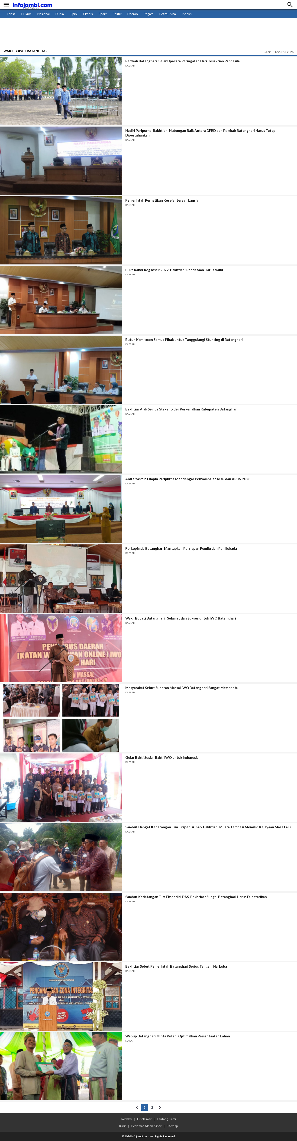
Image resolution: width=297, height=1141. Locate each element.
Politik (117, 14)
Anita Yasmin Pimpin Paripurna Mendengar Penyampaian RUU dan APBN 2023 (187, 479)
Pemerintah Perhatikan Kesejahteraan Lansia (161, 200)
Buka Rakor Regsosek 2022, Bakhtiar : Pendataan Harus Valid (174, 270)
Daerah (132, 14)
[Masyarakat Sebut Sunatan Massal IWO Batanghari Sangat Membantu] (61, 718)
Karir (122, 1126)
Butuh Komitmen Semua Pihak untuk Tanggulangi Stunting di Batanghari (184, 339)
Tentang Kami (166, 1119)
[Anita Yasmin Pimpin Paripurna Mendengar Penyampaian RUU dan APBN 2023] (61, 509)
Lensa (11, 14)
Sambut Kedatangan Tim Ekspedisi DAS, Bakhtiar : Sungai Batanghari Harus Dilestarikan (196, 897)
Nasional (43, 14)
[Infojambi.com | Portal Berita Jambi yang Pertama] (32, 5)
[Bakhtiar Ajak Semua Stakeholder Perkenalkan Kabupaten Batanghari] (61, 439)
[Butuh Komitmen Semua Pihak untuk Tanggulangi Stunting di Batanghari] (61, 370)
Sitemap (172, 1126)
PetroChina (167, 14)
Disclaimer (144, 1119)
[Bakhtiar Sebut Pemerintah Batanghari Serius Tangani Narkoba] (61, 996)
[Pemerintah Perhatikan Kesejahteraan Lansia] (61, 230)
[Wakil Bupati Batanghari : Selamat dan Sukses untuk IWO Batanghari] (61, 648)
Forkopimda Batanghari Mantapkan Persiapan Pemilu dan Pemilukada (181, 548)
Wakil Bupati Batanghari (25, 51)
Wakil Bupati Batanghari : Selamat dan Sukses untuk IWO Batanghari (180, 618)
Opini (73, 14)
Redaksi (126, 1119)
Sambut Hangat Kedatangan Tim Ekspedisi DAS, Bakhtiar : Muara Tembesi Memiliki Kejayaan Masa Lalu (208, 827)
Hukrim (26, 14)
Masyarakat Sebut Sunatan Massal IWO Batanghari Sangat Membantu (181, 688)
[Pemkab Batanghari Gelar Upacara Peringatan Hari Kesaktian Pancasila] (61, 91)
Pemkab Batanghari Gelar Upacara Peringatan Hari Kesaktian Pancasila (182, 61)
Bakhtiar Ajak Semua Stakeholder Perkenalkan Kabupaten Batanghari (181, 409)
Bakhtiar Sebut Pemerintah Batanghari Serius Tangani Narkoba (176, 966)
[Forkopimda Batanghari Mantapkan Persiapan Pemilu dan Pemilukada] (61, 578)
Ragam (148, 14)
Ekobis (88, 14)
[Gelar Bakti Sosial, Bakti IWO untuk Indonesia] (61, 787)
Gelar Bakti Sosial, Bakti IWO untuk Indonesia (162, 757)
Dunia (59, 14)
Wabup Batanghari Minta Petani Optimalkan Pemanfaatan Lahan (177, 1036)
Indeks (187, 14)
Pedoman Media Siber (146, 1126)
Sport (103, 14)
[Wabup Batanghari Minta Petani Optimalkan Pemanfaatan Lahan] (61, 1066)
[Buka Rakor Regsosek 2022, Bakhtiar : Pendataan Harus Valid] (61, 300)
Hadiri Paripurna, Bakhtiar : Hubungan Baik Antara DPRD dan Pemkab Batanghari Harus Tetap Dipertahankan (200, 132)
